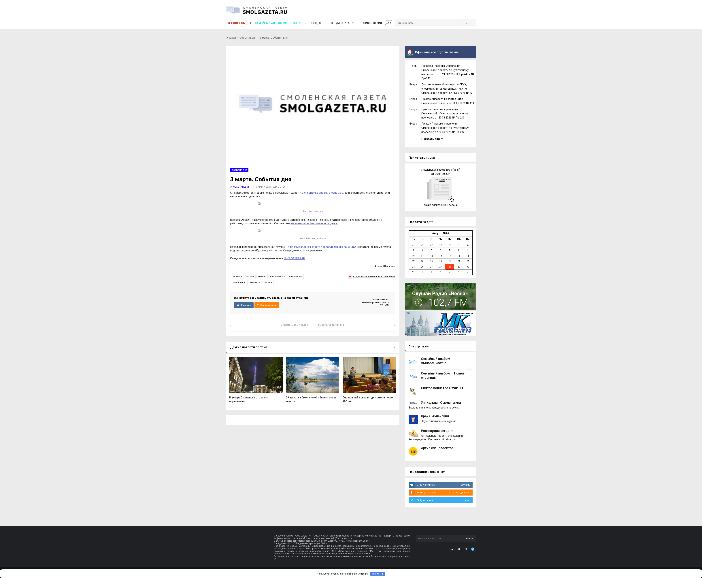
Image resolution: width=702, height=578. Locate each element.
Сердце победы (239, 23)
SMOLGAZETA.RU (294, 258)
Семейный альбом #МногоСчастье (281, 23)
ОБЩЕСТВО (319, 23)
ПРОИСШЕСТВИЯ (371, 23)
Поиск (469, 538)
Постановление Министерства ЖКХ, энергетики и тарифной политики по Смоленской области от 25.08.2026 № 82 (447, 89)
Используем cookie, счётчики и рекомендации (342, 573)
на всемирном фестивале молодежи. (314, 223)
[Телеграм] (473, 549)
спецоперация (277, 277)
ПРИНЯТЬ (377, 573)
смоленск (237, 277)
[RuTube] (466, 549)
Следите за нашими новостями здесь (374, 276)
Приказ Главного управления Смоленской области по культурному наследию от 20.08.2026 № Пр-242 (445, 128)
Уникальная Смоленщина (441, 402)
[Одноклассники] (459, 549)
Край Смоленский (435, 416)
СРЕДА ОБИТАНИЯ (343, 23)
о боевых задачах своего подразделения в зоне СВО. (322, 246)
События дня (247, 37)
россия (250, 277)
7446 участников (443, 485)
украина (262, 277)
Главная (231, 37)
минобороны (295, 277)
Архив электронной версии (441, 205)
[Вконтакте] (452, 549)
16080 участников (443, 492)
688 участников (443, 500)
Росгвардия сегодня (437, 431)
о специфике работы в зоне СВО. (323, 192)
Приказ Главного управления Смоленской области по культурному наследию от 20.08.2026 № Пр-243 (445, 113)
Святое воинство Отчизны (442, 388)
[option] (256, 382)
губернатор (254, 282)
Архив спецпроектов (437, 448)
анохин (268, 282)
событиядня (238, 282)
